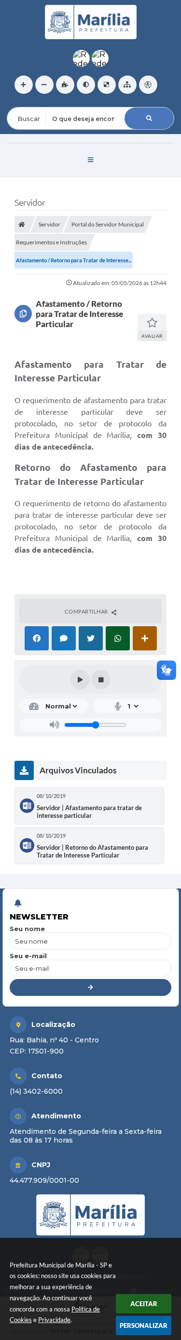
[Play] (80, 679)
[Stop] (101, 679)
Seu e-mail (28, 956)
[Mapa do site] (127, 84)
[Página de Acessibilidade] (148, 84)
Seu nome (27, 929)
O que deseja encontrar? (46, 101)
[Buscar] (149, 118)
